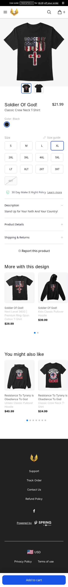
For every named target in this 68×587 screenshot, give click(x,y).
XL (57, 145)
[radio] (11, 145)
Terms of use (46, 561)
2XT (41, 169)
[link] (19, 288)
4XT (10, 181)
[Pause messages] (63, 3)
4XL (42, 157)
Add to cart (34, 580)
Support (34, 471)
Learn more (54, 192)
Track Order (34, 480)
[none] (51, 137)
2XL (11, 157)
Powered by (24, 523)
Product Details (14, 224)
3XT (57, 169)
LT (10, 169)
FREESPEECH (27, 3)
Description (12, 205)
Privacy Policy (23, 561)
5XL (57, 157)
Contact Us (34, 489)
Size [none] (7, 138)
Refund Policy (34, 498)
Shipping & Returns (17, 237)
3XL (26, 157)
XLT (26, 169)
